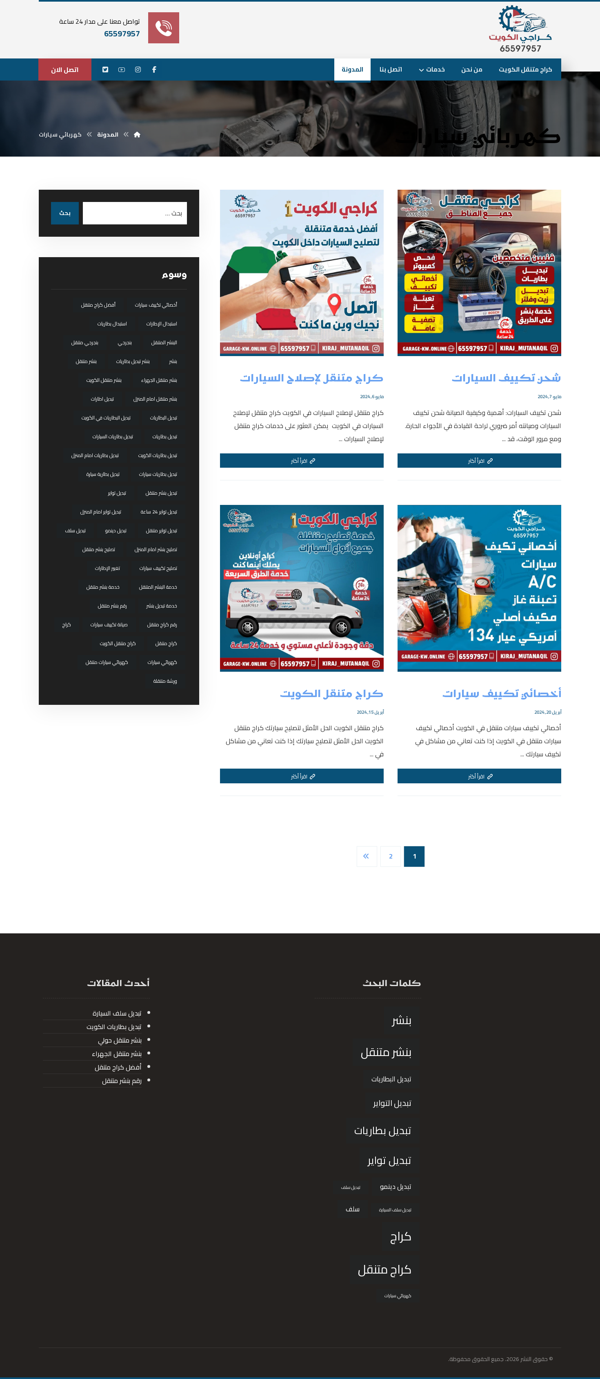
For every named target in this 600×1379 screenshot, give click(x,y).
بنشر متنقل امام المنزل (155, 399)
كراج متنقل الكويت (118, 643)
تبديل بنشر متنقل (161, 493)
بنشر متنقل (86, 361)
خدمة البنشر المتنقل (158, 587)
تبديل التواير (392, 1102)
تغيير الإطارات (107, 568)
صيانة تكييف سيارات (109, 624)
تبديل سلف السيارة (395, 1210)
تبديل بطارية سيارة (103, 474)
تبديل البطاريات (163, 417)
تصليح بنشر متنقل (98, 549)
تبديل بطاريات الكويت (157, 455)
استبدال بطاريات (112, 323)
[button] (154, 69)
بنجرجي (125, 342)
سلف (353, 1209)
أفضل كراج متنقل (98, 304)
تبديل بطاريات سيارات (158, 474)
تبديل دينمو (116, 530)
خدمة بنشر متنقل (103, 587)
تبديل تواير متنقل (161, 530)
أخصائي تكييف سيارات (156, 304)
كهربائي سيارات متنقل (107, 662)
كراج (66, 624)
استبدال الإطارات (162, 323)
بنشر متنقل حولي (120, 1040)
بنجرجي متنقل (84, 342)
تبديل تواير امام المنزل (100, 511)
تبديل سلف (75, 530)
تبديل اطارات (102, 399)
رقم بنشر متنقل (112, 605)
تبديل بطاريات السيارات (113, 436)
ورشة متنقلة (165, 681)
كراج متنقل (166, 643)
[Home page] (137, 134)
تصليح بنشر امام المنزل (156, 549)
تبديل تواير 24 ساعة (159, 511)
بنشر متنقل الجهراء (159, 380)
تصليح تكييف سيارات (158, 568)
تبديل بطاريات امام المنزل (95, 455)
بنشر (173, 361)
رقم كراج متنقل (162, 624)
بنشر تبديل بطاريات (133, 361)
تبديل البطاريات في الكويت (106, 417)
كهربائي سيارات (162, 662)
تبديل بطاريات (165, 436)
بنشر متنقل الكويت (104, 380)
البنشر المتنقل (164, 342)
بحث (65, 213)
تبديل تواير (117, 493)
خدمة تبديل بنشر (162, 605)
